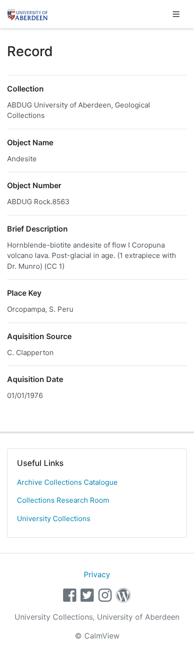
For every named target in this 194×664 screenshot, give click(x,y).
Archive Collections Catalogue (67, 482)
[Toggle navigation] (176, 14)
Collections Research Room (63, 500)
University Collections (53, 518)
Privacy (97, 574)
